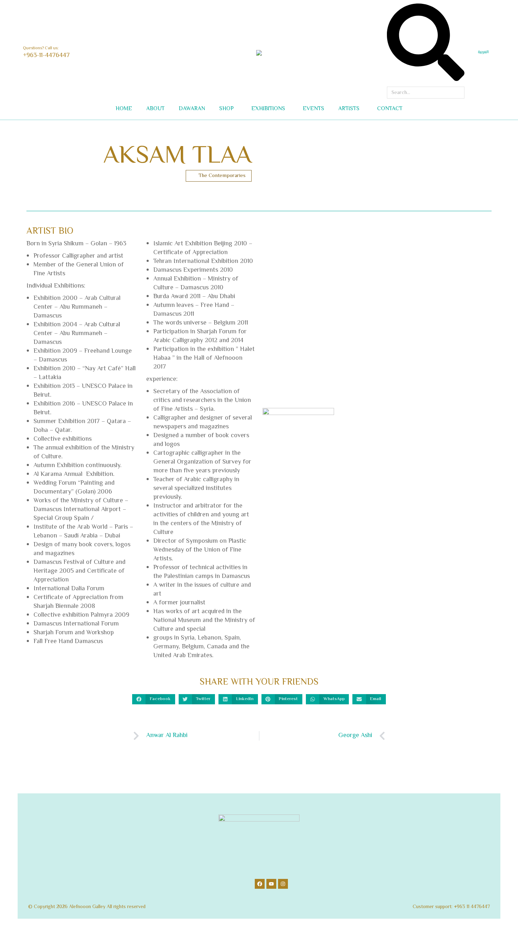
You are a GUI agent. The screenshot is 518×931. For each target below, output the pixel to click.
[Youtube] (271, 884)
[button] (104, 5)
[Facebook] (260, 884)
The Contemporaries (222, 176)
